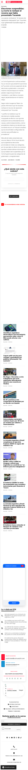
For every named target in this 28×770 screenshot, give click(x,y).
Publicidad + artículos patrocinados (14, 709)
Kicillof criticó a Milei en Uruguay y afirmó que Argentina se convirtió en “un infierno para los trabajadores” (14, 464)
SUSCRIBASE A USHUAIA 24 (14, 724)
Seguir (21, 690)
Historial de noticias (14, 704)
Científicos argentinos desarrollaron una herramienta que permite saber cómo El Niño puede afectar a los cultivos (14, 336)
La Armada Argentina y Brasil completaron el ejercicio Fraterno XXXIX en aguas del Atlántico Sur (13, 442)
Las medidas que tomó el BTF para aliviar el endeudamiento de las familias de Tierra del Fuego (15, 622)
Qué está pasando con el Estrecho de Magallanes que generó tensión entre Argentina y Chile (14, 616)
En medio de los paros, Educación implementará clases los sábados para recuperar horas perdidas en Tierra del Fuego (15, 640)
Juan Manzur (11, 160)
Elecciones (4, 160)
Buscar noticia (15, 702)
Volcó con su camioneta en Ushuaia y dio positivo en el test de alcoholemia (15, 633)
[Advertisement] (14, 45)
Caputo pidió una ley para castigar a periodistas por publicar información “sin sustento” (12, 358)
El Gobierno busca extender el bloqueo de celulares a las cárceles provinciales (14, 526)
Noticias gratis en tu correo (14, 716)
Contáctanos (14, 706)
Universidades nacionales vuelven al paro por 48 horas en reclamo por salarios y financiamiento (13, 421)
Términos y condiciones (14, 711)
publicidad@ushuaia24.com (15, 658)
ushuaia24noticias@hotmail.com (14, 762)
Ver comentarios (14, 196)
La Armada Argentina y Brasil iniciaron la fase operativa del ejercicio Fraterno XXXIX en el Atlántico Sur (14, 506)
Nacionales (4, 6)
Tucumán (17, 160)
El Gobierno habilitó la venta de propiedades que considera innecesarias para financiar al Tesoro (14, 485)
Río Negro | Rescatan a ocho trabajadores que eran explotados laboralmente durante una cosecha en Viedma (13, 380)
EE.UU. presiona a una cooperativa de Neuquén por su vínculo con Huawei (13, 401)
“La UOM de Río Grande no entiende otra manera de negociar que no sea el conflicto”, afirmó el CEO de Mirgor (15, 628)
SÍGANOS (14, 602)
